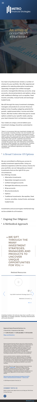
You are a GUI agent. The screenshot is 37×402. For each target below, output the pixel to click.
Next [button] (32, 294)
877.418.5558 (29, 332)
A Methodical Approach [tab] (15, 223)
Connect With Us (10, 388)
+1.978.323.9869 (19, 332)
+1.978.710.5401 (9, 332)
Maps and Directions (9, 335)
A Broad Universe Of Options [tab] (18, 153)
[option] (18, 294)
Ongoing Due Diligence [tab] (15, 218)
